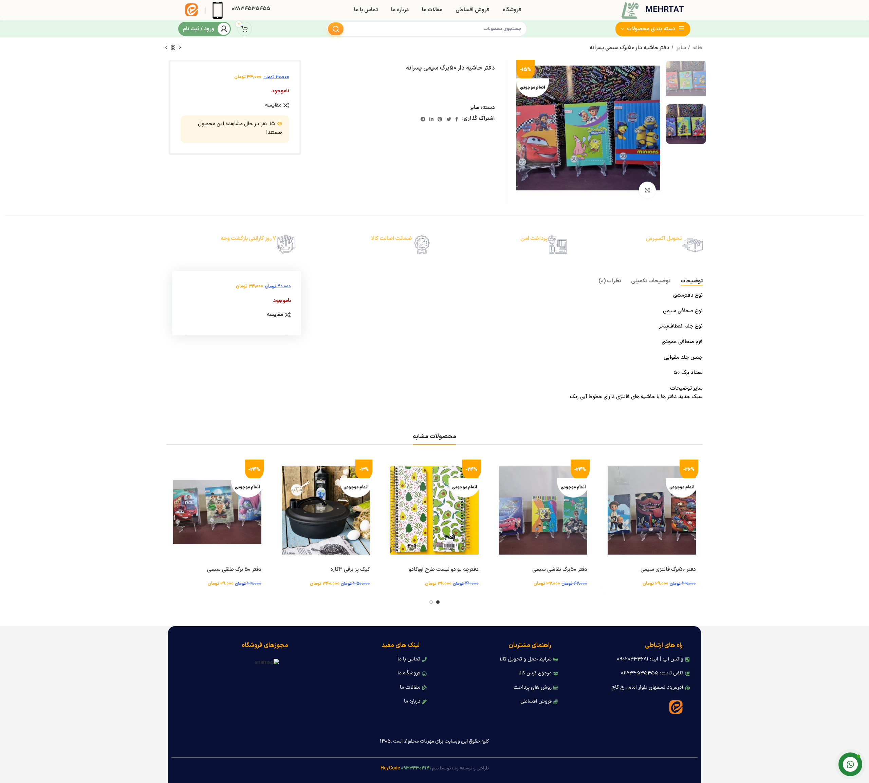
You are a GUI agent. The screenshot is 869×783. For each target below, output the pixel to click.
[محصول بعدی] (166, 47)
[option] (686, 79)
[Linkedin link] (431, 119)
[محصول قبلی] (180, 47)
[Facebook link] (456, 119)
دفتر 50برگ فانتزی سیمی (668, 569)
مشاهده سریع (605, 485)
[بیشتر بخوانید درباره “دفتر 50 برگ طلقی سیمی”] (171, 470)
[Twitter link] (448, 119)
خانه (697, 48)
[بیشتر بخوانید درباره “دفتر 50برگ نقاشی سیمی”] (497, 470)
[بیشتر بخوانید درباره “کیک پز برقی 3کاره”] (280, 470)
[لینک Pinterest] (440, 119)
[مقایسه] (605, 501)
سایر (680, 48)
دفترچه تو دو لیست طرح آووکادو (444, 569)
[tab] (692, 281)
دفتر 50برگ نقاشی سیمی (559, 569)
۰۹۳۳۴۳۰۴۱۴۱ (416, 768)
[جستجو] (336, 28)
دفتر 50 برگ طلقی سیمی (234, 569)
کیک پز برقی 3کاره (350, 569)
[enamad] (267, 663)
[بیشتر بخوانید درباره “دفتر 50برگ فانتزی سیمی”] (605, 470)
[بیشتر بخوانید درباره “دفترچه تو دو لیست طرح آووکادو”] (388, 470)
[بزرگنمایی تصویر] (647, 190)
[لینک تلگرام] (423, 119)
